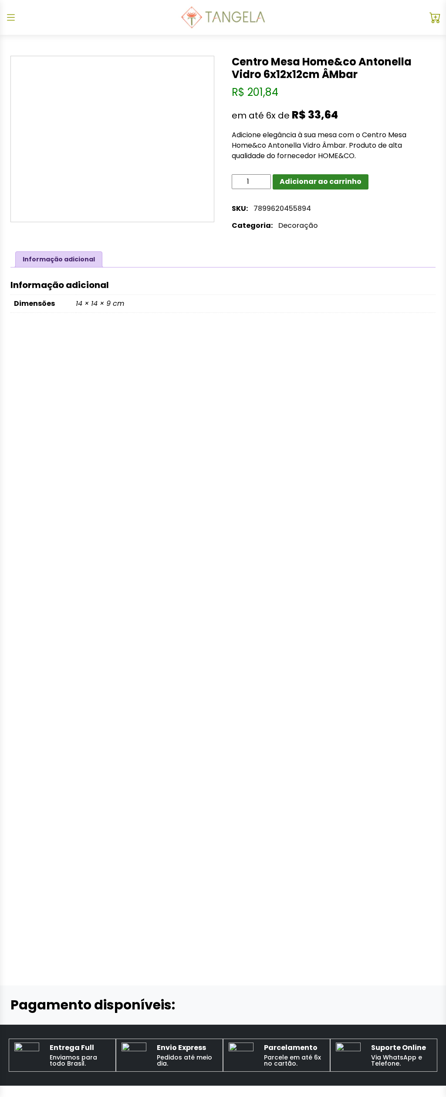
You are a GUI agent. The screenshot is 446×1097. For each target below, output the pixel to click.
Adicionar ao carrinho (321, 181)
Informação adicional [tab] (59, 259)
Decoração (298, 225)
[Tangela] (223, 17)
